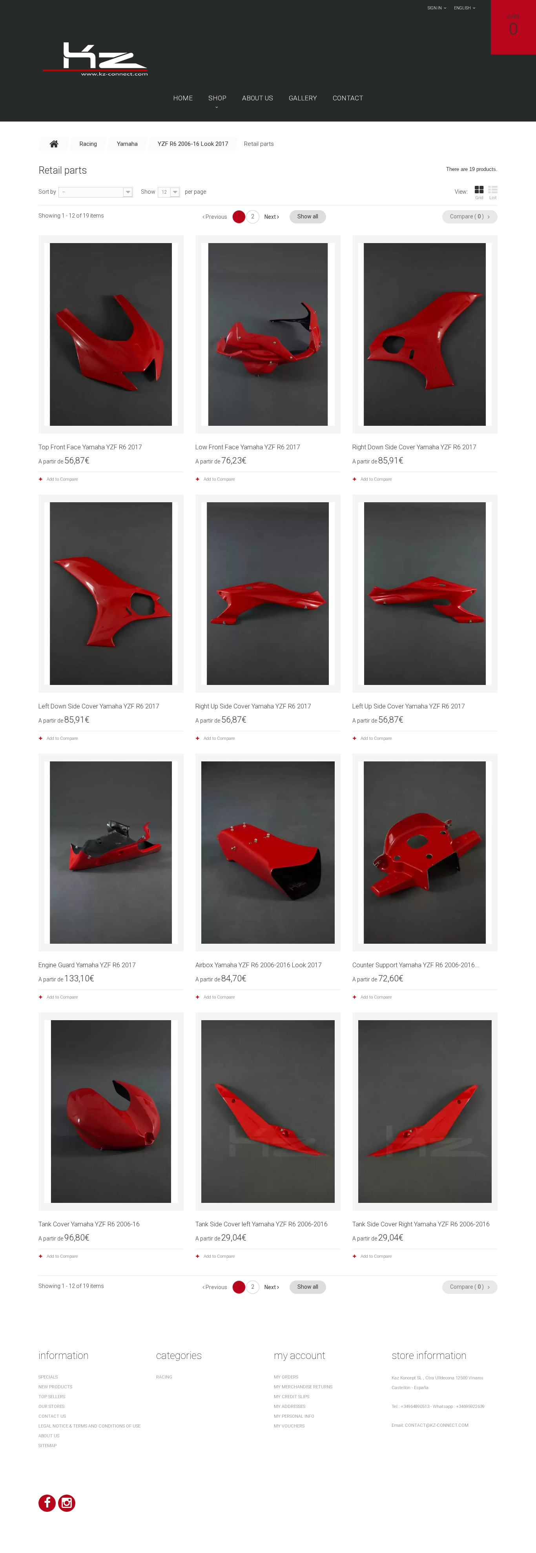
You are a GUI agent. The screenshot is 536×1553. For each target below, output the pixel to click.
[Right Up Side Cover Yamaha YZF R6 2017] (268, 593)
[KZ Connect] (94, 58)
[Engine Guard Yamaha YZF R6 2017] (111, 853)
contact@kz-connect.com (437, 1425)
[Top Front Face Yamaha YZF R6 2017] (111, 334)
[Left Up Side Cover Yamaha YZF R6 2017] (425, 593)
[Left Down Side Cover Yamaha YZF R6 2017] (111, 593)
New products (55, 1387)
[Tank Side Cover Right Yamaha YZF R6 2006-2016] (425, 1111)
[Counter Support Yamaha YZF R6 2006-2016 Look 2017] (425, 853)
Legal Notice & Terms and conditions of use (89, 1426)
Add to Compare (62, 479)
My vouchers (289, 1426)
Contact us (52, 1416)
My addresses (289, 1406)
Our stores (51, 1406)
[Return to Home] (54, 144)
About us (257, 98)
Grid (479, 197)
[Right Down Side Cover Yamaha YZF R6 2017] (425, 334)
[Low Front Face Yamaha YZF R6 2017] (268, 334)
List (493, 197)
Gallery (303, 98)
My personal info (294, 1416)
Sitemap (47, 1445)
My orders (286, 1377)
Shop (217, 98)
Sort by (47, 192)
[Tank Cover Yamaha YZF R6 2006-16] (111, 1111)
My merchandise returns (303, 1387)
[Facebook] (47, 1503)
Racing (164, 1377)
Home (183, 98)
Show (148, 192)
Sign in (435, 8)
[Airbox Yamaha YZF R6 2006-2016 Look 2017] (268, 853)
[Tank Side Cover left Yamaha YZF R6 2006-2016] (268, 1111)
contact (348, 98)
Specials (48, 1377)
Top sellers (51, 1396)
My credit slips (291, 1396)
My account (299, 1355)
